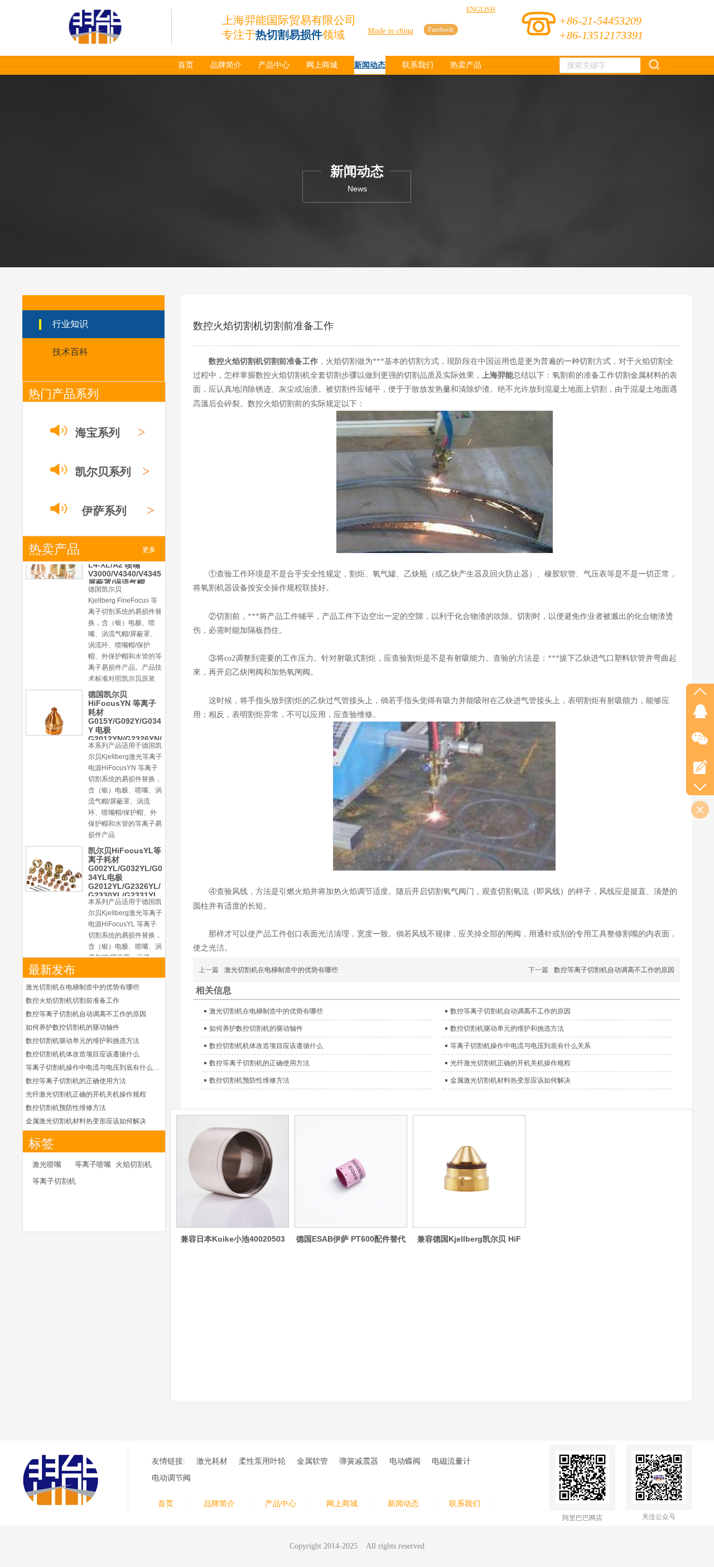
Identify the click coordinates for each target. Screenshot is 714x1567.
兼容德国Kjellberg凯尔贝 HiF (469, 1238)
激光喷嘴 (46, 1164)
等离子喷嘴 (93, 1164)
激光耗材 (212, 1461)
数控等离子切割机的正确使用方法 (76, 1081)
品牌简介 (219, 1503)
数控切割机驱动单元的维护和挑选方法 (82, 1041)
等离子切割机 (54, 1181)
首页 (165, 1503)
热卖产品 (54, 549)
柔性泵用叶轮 (262, 1461)
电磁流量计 (451, 1461)
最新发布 (51, 970)
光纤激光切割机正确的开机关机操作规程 (86, 1094)
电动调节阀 (171, 1478)
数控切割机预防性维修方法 (66, 1108)
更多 (149, 549)
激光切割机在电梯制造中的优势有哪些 (82, 987)
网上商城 (342, 1503)
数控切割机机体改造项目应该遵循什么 (82, 1054)
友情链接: (168, 1461)
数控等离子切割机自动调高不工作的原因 (86, 1014)
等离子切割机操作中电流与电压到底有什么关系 (94, 1067)
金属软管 (312, 1461)
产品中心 (280, 1503)
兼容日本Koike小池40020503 (233, 1238)
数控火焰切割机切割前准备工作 (72, 1000)
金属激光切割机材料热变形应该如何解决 (86, 1121)
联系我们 (464, 1503)
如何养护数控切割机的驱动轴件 (72, 1027)
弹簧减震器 (358, 1461)
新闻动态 (403, 1503)
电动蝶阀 (405, 1461)
